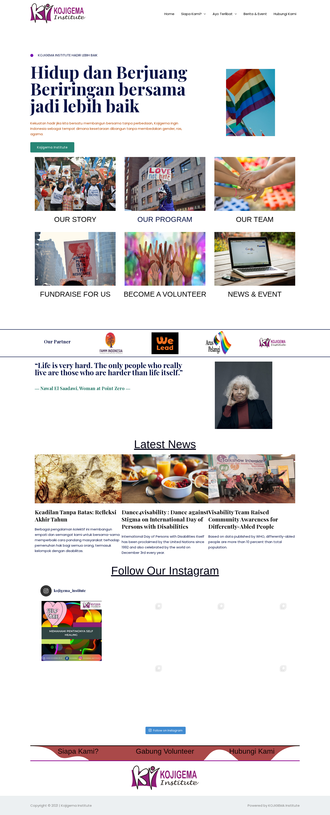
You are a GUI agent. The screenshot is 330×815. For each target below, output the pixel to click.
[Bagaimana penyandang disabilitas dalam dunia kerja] (134, 631)
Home (169, 13)
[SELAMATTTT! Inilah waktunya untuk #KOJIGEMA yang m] (72, 693)
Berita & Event (255, 13)
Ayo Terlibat (223, 13)
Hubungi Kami (285, 13)
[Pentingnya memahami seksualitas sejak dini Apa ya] (196, 631)
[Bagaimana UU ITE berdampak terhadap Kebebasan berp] (259, 631)
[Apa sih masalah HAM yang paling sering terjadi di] (259, 693)
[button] (52, 147)
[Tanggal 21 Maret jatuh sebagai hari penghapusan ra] (196, 693)
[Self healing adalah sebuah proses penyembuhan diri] (72, 631)
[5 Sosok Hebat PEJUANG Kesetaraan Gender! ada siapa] (134, 693)
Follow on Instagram (168, 730)
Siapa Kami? (191, 13)
